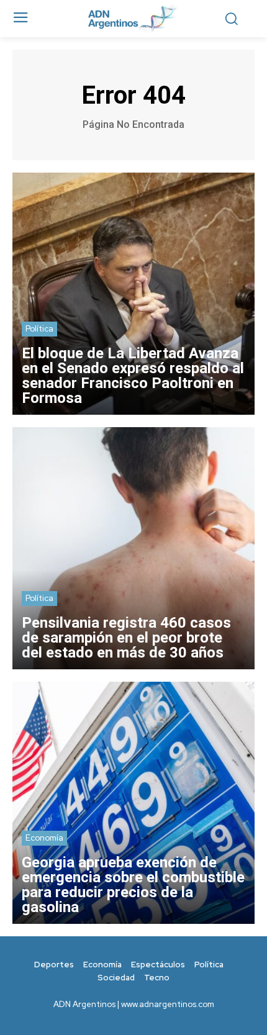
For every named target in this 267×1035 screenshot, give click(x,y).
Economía (44, 838)
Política (39, 328)
